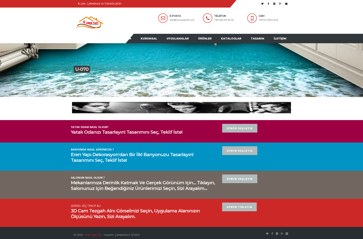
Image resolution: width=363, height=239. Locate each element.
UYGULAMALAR (186, 42)
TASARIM (260, 42)
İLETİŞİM (281, 42)
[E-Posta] (286, 3)
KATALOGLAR (236, 42)
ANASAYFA (135, 42)
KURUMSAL (159, 42)
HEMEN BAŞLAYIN (240, 135)
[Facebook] (268, 3)
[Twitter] (262, 3)
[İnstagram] (274, 3)
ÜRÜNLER (211, 42)
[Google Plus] (280, 3)
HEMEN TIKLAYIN (239, 214)
